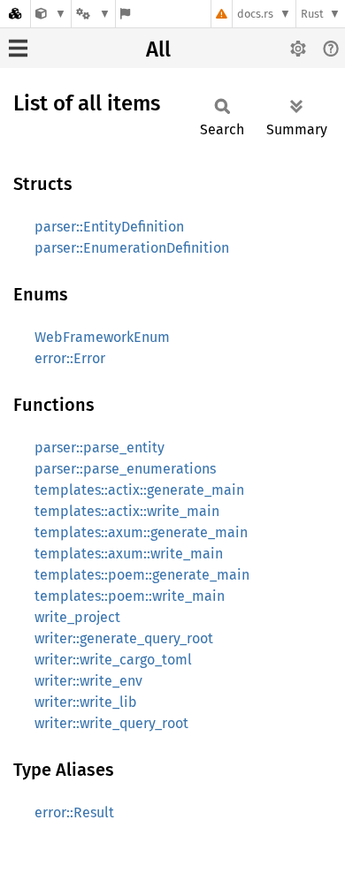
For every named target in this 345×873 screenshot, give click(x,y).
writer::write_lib (85, 702)
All (158, 49)
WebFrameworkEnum (102, 337)
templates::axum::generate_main (141, 532)
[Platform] (93, 13)
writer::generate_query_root (123, 638)
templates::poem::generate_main (141, 574)
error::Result (74, 812)
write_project (77, 617)
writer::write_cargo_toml (113, 659)
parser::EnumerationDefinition (131, 247)
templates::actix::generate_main (139, 490)
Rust (312, 13)
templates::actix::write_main (126, 511)
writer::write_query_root (111, 723)
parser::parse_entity (99, 447)
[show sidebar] (18, 48)
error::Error (69, 358)
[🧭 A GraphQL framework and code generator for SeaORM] (51, 13)
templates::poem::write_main (129, 596)
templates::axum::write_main (128, 553)
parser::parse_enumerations (125, 468)
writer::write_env (88, 680)
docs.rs (255, 13)
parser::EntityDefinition (109, 226)
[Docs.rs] (15, 13)
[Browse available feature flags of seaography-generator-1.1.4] (125, 13)
